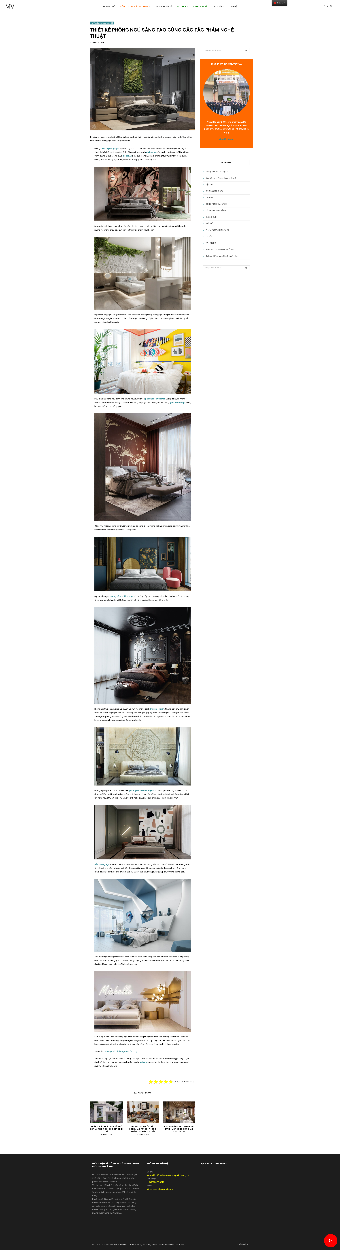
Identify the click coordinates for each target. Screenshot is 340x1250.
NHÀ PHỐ (209, 223)
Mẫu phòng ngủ (102, 864)
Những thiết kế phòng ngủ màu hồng (121, 1051)
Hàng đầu (243, 1244)
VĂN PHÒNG (211, 243)
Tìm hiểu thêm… (226, 139)
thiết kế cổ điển (157, 709)
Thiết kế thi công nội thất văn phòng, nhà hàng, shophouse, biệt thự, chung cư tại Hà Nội (148, 1244)
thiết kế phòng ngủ (110, 148)
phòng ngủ (151, 152)
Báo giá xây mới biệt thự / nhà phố (221, 178)
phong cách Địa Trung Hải (141, 790)
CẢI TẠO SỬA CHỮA (214, 191)
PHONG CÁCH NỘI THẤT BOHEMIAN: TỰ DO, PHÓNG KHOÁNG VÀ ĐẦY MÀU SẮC (142, 1129)
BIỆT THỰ (210, 184)
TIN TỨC (209, 236)
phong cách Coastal (155, 398)
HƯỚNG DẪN (211, 217)
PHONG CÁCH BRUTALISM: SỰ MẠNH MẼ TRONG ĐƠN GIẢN (179, 1127)
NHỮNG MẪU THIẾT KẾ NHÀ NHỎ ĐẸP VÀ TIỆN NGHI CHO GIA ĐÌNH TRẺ (106, 1129)
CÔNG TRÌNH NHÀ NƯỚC (216, 204)
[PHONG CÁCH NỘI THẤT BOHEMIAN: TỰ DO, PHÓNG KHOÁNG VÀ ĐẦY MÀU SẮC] (143, 1112)
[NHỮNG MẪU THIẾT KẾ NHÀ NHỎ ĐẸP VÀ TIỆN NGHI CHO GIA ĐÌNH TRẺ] (106, 1112)
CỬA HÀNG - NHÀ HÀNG (216, 210)
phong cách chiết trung (121, 596)
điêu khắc (127, 156)
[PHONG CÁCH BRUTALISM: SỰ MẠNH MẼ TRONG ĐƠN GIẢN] (179, 1112)
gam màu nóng (177, 402)
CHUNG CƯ (210, 197)
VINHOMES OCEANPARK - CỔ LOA (220, 249)
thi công (144, 1062)
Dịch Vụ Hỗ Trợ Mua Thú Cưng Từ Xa (221, 256)
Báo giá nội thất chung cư (217, 171)
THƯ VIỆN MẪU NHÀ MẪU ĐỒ (102, 23)
